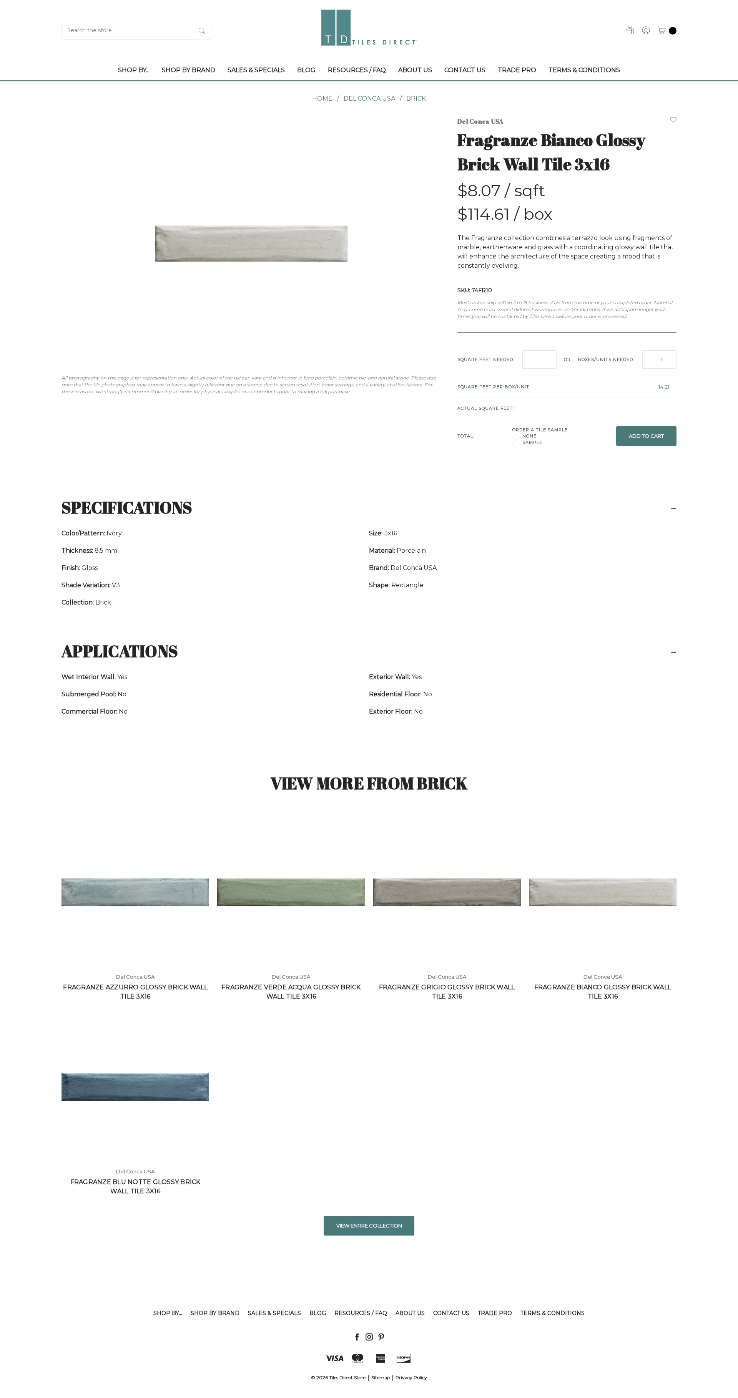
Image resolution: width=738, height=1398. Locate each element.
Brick (416, 98)
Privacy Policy (411, 1377)
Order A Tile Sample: (540, 429)
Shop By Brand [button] (188, 70)
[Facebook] (357, 1337)
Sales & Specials (274, 1313)
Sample (532, 442)
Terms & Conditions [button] (584, 70)
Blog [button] (306, 70)
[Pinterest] (381, 1337)
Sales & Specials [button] (256, 70)
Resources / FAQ (360, 1313)
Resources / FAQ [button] (357, 70)
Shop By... (167, 1313)
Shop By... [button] (134, 70)
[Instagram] (369, 1337)
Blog (317, 1313)
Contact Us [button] (464, 70)
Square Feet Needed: (485, 359)
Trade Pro (495, 1313)
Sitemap (380, 1377)
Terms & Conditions (552, 1313)
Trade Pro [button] (517, 70)
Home (322, 98)
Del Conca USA (369, 98)
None (529, 436)
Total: (465, 436)
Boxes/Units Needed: (606, 359)
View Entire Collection (369, 1225)
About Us (410, 1313)
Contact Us (451, 1313)
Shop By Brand (215, 1313)
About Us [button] (415, 70)
